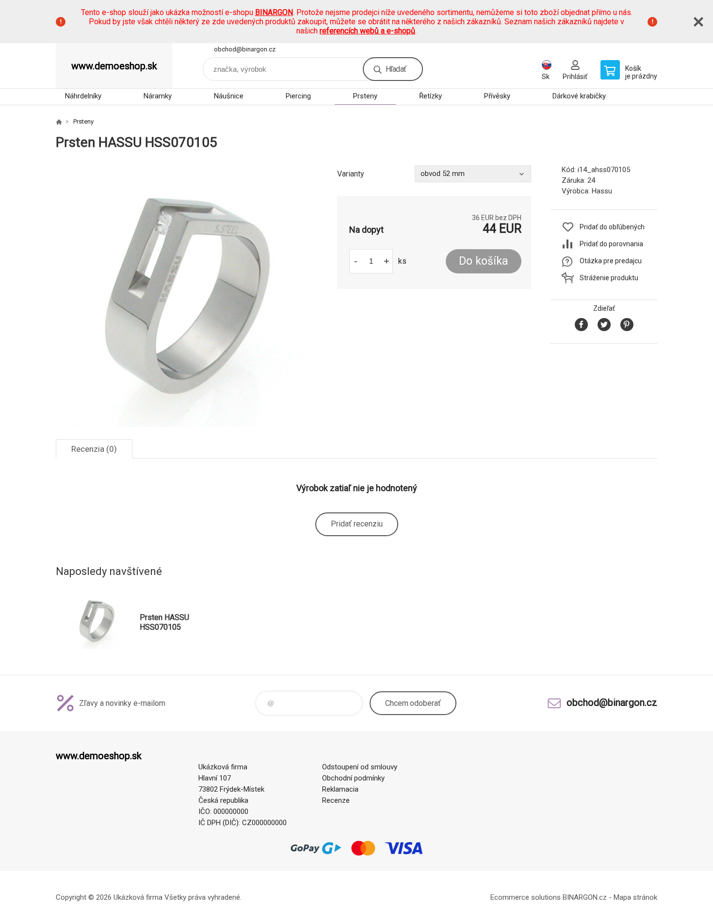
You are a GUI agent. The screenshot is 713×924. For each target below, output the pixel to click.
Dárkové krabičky (579, 96)
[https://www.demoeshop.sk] (59, 122)
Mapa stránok (635, 897)
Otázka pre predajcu (611, 261)
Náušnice (228, 96)
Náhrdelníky (83, 96)
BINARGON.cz (585, 897)
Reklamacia (340, 789)
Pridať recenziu (357, 523)
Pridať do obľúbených (612, 227)
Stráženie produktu (609, 278)
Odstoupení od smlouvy (359, 767)
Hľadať (396, 69)
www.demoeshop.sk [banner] (114, 66)
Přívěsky (497, 96)
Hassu (602, 191)
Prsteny (365, 96)
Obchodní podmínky (353, 778)
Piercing (298, 96)
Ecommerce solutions (525, 897)
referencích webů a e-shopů (367, 30)
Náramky (158, 96)
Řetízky (430, 96)
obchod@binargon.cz (244, 49)
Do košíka (483, 261)
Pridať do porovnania (611, 244)
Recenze (336, 800)
